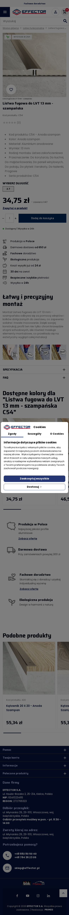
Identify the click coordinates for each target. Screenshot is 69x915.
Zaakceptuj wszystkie (34, 478)
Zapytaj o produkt (15, 208)
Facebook (17, 896)
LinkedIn (48, 896)
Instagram (38, 896)
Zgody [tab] (12, 434)
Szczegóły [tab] (34, 434)
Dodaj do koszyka (42, 218)
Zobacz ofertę (27, 538)
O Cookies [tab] (57, 434)
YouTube (27, 896)
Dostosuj (33, 487)
